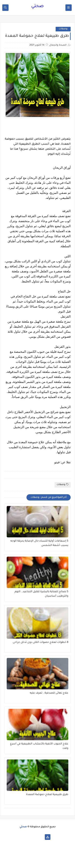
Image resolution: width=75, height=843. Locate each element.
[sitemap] (47, 837)
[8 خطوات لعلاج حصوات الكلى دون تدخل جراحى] (37, 623)
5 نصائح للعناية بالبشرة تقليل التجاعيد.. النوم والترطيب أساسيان (41, 594)
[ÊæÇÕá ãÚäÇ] (34, 837)
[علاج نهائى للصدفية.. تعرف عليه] (37, 673)
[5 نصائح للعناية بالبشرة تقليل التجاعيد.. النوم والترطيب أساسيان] (37, 572)
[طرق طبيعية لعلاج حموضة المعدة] (37, 775)
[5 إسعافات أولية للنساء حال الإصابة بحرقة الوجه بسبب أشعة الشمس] (37, 521)
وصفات (63, 29)
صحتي (37, 6)
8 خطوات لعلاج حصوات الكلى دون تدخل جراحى (40, 642)
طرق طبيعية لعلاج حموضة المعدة (47, 794)
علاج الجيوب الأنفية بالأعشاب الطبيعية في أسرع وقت (39, 746)
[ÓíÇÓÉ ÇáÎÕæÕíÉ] (41, 837)
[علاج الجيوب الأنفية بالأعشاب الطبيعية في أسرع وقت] (37, 724)
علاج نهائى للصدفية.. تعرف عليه (49, 693)
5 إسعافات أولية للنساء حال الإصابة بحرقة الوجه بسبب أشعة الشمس (39, 543)
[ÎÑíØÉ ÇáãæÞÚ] (27, 837)
